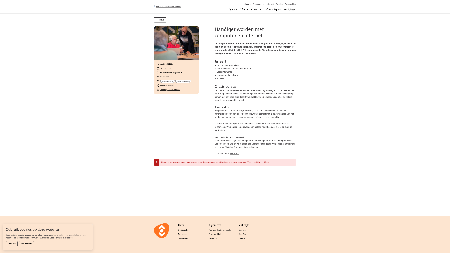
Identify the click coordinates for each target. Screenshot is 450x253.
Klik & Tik (234, 154)
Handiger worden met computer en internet (239, 32)
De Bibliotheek (184, 230)
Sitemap (242, 238)
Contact (270, 4)
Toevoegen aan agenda (170, 90)
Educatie (242, 230)
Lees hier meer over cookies (61, 238)
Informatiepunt (273, 9)
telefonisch (220, 127)
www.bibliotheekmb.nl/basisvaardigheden (239, 147)
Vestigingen (290, 9)
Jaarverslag (183, 238)
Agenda (233, 9)
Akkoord (12, 244)
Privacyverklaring (216, 234)
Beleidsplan (183, 234)
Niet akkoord (26, 244)
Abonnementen (259, 4)
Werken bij (213, 238)
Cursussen (256, 9)
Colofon (242, 234)
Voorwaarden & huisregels (220, 230)
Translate (279, 4)
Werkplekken (290, 4)
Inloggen (247, 4)
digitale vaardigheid (183, 81)
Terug (161, 20)
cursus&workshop (168, 81)
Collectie (244, 9)
